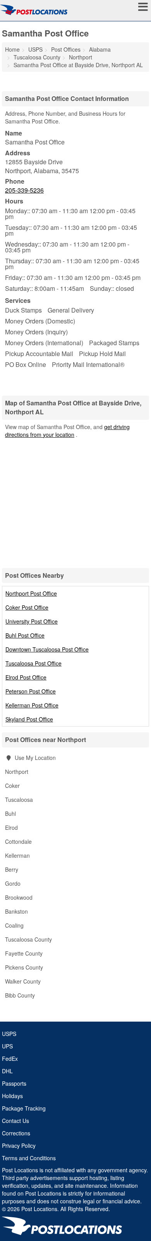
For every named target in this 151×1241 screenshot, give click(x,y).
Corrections (16, 1133)
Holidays (12, 1096)
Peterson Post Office (30, 691)
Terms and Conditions (29, 1158)
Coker (12, 785)
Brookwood (19, 897)
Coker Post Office (26, 607)
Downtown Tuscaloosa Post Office (47, 649)
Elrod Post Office (25, 677)
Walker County (23, 981)
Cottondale (18, 841)
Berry (11, 869)
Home (12, 49)
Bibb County (20, 995)
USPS (9, 1034)
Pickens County (24, 967)
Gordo (13, 883)
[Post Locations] (33, 10)
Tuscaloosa (19, 799)
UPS (7, 1046)
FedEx (10, 1058)
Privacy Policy (19, 1145)
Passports (14, 1083)
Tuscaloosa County (28, 939)
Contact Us (15, 1121)
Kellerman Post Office (31, 705)
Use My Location (34, 757)
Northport (16, 771)
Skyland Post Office (29, 719)
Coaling (14, 925)
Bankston (16, 911)
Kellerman (17, 855)
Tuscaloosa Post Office (33, 663)
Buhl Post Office (25, 635)
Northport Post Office (31, 593)
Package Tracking (24, 1108)
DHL (7, 1071)
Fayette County (24, 953)
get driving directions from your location (67, 430)
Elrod (11, 827)
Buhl (10, 813)
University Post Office (31, 621)
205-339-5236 (24, 190)
